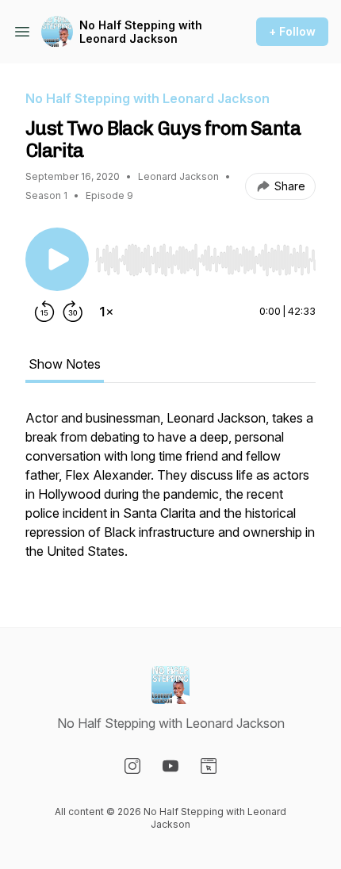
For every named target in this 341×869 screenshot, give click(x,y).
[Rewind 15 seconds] (44, 312)
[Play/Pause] (57, 259)
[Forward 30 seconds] (73, 312)
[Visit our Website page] (208, 766)
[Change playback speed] (106, 312)
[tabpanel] (170, 492)
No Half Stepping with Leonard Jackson (140, 32)
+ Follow (292, 31)
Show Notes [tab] (65, 364)
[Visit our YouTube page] (170, 766)
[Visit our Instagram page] (132, 766)
